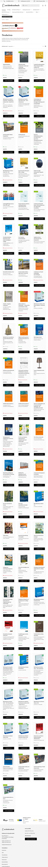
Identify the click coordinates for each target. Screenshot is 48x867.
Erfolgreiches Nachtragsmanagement (7, 568)
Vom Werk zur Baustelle (38, 437)
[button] (45, 5)
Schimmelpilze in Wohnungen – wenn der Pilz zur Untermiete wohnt (24, 305)
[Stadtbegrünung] (24, 127)
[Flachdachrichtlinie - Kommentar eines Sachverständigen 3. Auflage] (8, 229)
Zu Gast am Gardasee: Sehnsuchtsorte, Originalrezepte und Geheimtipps (22, 439)
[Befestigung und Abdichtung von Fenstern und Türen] (8, 429)
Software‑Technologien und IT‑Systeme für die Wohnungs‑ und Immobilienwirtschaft (39, 405)
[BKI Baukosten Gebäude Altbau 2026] (8, 728)
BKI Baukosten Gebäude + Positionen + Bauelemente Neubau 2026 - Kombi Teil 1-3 (8, 101)
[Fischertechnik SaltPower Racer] (8, 789)
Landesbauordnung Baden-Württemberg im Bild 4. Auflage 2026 (39, 66)
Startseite (3, 19)
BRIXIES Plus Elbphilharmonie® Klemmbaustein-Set (22, 474)
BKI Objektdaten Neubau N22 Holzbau (23, 668)
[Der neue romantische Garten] (8, 496)
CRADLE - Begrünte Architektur (7, 304)
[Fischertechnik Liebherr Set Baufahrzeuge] (24, 759)
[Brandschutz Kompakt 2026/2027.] (8, 626)
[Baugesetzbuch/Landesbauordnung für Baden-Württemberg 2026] (24, 196)
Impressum (4, 850)
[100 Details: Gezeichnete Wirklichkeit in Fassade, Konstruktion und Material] (24, 363)
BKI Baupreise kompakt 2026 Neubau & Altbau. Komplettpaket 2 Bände (7, 668)
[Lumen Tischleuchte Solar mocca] (39, 363)
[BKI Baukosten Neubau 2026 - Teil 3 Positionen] (39, 659)
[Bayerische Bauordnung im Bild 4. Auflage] (24, 163)
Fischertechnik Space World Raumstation (39, 767)
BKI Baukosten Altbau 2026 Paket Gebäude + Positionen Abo (39, 305)
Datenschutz (4, 859)
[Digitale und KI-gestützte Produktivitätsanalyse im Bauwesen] (24, 329)
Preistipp (8, 9)
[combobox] (30, 5)
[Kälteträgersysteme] (39, 329)
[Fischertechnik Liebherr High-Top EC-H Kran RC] (24, 264)
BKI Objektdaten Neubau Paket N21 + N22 (8, 171)
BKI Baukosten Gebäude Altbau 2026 (8, 736)
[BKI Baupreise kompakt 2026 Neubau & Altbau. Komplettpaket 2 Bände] (8, 659)
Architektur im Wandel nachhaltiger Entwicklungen (38, 273)
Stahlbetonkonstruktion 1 (8, 403)
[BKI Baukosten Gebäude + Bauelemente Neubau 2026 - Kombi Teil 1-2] (24, 694)
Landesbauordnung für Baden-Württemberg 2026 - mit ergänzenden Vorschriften (39, 205)
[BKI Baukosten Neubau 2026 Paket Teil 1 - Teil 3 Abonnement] (24, 91)
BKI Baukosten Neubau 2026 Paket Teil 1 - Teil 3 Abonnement (23, 100)
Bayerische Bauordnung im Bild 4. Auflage (23, 171)
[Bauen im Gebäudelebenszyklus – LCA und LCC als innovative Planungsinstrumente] (39, 127)
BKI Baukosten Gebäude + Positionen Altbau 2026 (23, 736)
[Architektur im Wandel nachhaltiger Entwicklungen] (39, 264)
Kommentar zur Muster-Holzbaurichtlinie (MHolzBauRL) (38, 737)
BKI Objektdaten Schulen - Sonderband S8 (39, 600)
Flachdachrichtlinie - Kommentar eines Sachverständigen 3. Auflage (7, 239)
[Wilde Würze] (8, 528)
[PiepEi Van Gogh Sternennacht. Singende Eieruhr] (39, 163)
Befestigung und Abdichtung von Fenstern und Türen (8, 438)
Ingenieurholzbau (6, 64)
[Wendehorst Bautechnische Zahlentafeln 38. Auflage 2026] (39, 559)
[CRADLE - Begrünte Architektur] (8, 296)
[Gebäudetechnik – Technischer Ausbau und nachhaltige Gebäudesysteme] (24, 57)
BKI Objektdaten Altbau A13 (38, 504)
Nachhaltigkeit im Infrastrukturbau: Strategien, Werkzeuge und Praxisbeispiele (39, 101)
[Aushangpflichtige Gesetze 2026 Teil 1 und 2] (8, 196)
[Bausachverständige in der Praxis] (24, 559)
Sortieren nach (5, 46)
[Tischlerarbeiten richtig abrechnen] (39, 626)
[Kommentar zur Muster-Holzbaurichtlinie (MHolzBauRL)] (39, 728)
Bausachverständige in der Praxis (23, 568)
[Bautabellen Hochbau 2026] (8, 264)
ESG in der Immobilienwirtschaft (22, 504)
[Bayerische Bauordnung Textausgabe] (24, 528)
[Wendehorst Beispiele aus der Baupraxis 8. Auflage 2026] (24, 592)
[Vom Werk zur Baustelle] (39, 429)
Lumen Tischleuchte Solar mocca (39, 371)
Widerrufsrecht (5, 857)
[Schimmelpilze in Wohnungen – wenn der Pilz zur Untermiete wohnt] (24, 296)
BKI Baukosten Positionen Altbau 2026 (39, 702)
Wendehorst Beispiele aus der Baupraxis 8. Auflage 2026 (23, 601)
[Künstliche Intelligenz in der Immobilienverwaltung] (8, 465)
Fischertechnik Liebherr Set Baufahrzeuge (23, 767)
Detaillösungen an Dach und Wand (23, 634)
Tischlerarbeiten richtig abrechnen (38, 634)
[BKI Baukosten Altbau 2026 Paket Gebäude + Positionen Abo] (39, 296)
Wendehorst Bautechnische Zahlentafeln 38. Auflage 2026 (39, 569)
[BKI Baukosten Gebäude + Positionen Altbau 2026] (24, 728)
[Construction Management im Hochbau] (39, 465)
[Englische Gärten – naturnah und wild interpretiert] (39, 229)
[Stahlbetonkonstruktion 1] (8, 396)
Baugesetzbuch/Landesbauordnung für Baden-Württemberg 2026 (23, 205)
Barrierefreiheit (5, 861)
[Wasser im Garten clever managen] (39, 528)
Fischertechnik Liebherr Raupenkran (8, 135)
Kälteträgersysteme (38, 337)
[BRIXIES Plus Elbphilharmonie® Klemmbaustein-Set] (24, 465)
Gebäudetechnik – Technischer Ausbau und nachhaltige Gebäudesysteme (23, 66)
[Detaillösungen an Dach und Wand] (24, 626)
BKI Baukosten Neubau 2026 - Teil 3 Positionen (38, 668)
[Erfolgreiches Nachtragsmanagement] (8, 559)
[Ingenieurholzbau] (8, 57)
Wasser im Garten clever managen (38, 536)
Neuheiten (4, 9)
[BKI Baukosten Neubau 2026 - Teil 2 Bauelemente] (8, 694)
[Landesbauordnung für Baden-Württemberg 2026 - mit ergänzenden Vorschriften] (39, 196)
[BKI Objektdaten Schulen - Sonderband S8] (39, 592)
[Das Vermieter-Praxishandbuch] (24, 229)
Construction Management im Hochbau (39, 473)
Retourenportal (5, 864)
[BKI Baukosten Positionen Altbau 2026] (39, 694)
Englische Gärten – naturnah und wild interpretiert (37, 238)
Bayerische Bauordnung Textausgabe (23, 536)
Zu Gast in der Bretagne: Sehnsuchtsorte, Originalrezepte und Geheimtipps (8, 601)
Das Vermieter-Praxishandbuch (21, 238)
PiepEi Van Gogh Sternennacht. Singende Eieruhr (38, 172)
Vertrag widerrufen (31, 838)
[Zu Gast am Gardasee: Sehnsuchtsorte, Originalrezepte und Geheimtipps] (24, 429)
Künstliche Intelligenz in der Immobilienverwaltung (8, 473)
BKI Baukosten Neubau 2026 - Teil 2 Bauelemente (8, 702)
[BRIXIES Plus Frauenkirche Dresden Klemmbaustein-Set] (8, 329)
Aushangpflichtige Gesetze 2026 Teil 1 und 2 (8, 204)
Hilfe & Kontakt (28, 835)
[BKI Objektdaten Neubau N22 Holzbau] (24, 659)
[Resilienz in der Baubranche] (8, 363)
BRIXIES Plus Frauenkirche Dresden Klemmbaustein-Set (8, 338)
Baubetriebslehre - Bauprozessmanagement (8, 767)
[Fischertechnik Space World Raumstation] (39, 759)
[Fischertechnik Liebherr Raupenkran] (8, 127)
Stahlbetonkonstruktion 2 (23, 403)
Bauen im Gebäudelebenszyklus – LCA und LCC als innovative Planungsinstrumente (38, 137)
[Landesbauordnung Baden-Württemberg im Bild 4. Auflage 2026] (39, 57)
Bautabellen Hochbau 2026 (8, 271)
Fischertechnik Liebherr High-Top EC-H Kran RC (23, 272)
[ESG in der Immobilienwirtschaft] (24, 496)
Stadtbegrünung (21, 134)
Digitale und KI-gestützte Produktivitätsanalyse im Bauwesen (23, 338)
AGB (3, 852)
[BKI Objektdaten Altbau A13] (39, 496)
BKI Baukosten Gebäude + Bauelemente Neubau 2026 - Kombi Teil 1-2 (23, 703)
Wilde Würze (5, 535)
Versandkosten (4, 854)
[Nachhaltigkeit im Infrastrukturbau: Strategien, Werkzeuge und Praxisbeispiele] (39, 91)
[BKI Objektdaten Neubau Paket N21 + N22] (8, 163)
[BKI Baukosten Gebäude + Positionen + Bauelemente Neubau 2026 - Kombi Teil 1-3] (8, 91)
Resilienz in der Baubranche (8, 370)
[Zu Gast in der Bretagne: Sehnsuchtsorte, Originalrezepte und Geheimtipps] (8, 592)
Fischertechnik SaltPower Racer (8, 798)
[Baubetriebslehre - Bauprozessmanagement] (8, 759)
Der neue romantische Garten (7, 504)
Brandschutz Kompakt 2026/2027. (7, 634)
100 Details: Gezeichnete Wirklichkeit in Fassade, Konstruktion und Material (23, 372)
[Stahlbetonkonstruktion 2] (24, 396)
